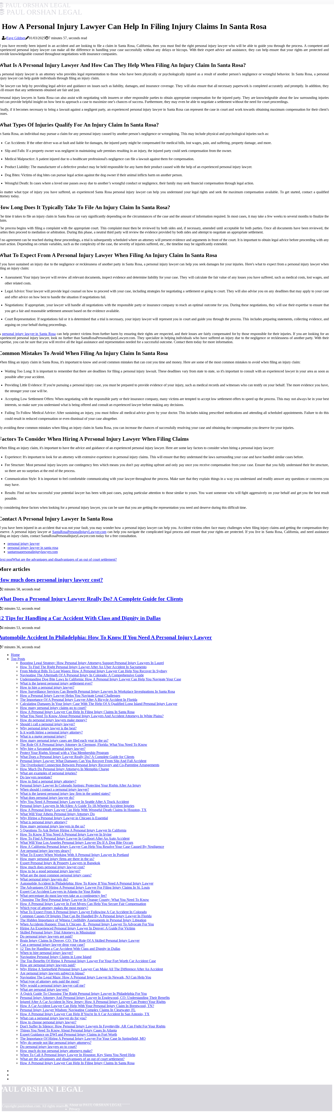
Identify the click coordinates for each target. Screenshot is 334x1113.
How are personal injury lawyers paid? (47, 965)
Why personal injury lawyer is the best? (48, 728)
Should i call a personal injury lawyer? (47, 724)
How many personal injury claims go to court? (53, 708)
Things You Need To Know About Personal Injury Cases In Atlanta (68, 1030)
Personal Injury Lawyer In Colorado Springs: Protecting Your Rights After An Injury (80, 785)
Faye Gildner (15, 38)
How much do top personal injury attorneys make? (56, 1051)
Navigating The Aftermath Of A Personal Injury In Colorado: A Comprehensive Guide (82, 675)
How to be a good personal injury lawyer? (50, 871)
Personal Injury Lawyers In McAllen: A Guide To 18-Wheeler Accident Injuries (77, 806)
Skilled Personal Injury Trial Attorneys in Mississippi (57, 932)
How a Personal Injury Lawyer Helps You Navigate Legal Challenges (70, 695)
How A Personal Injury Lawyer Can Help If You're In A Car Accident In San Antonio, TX (85, 1014)
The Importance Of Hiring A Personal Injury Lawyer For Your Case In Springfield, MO (83, 1038)
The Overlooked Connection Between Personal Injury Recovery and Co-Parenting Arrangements (89, 765)
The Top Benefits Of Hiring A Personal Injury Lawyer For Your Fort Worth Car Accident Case (88, 961)
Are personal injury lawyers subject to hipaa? (52, 973)
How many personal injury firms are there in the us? (57, 859)
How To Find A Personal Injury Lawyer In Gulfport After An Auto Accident (75, 838)
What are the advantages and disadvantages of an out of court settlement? (72, 1059)
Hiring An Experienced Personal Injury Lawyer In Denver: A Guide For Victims (77, 928)
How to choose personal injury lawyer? (48, 1022)
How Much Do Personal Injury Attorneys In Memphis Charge (64, 769)
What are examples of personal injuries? (48, 773)
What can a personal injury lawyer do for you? (53, 1018)
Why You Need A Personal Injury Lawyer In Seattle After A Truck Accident (74, 802)
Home (15, 655)
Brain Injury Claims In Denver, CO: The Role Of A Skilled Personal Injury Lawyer (80, 940)
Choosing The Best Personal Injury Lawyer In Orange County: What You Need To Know (84, 900)
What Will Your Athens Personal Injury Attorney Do (57, 814)
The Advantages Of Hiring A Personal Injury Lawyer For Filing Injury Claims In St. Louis (85, 887)
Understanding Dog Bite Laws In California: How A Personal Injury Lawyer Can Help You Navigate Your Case (100, 679)
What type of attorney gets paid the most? (49, 981)
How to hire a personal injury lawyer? (47, 687)
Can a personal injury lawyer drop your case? (52, 945)
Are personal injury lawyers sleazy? (45, 851)
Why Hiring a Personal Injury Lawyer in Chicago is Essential (64, 818)
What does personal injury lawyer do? (47, 798)
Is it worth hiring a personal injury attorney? (51, 732)
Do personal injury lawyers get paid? (46, 936)
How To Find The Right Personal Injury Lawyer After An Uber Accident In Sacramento (83, 667)
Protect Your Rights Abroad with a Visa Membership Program (64, 753)
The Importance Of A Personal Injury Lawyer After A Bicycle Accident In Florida (78, 700)
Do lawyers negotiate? (36, 777)
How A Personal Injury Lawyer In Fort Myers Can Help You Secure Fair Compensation (83, 904)
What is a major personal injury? (43, 736)
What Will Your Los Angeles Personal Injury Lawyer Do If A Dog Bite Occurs (76, 842)
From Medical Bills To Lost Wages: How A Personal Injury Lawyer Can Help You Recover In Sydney (93, 671)
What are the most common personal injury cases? (56, 875)
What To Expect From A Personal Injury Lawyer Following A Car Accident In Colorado (83, 912)
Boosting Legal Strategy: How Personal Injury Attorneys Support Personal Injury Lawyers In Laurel (92, 663)
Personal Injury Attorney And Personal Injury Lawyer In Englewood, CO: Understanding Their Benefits (95, 998)
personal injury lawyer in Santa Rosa (29, 334)
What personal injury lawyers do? (44, 879)
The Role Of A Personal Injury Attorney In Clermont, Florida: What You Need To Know (83, 744)
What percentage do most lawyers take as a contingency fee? (63, 896)
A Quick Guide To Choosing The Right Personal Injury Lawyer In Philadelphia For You (83, 994)
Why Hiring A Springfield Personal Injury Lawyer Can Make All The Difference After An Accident (91, 969)
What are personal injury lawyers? (44, 989)
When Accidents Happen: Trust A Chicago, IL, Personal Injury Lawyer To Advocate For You (87, 924)
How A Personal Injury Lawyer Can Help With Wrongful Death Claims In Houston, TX (83, 810)
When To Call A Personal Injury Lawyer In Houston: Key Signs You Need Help (77, 1055)
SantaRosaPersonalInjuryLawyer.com (79, 532)
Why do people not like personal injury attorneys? (55, 1043)
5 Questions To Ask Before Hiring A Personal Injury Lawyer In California (73, 830)
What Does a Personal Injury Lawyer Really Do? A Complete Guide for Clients (77, 757)
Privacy (74, 1109)
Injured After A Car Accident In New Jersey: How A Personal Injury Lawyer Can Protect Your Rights (93, 1002)
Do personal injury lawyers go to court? (48, 1047)
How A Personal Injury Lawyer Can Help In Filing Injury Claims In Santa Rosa (77, 712)
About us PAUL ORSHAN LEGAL (95, 1105)
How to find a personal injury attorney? (48, 781)
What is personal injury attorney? (43, 822)
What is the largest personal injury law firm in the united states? (65, 793)
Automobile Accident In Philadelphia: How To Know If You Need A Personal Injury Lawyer (86, 883)
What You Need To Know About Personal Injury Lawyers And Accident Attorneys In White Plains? (92, 716)
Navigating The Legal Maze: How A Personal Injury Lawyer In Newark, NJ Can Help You (85, 977)
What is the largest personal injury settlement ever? (56, 683)
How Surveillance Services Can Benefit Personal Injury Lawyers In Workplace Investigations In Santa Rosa (97, 691)
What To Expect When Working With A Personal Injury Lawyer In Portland (74, 855)
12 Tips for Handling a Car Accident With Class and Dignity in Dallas (70, 949)
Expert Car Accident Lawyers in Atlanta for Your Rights (60, 891)
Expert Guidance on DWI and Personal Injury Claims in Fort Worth (68, 1034)
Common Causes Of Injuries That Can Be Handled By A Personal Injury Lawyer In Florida (86, 916)
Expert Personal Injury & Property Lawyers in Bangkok (60, 863)
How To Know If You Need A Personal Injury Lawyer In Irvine (66, 834)
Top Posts (18, 659)
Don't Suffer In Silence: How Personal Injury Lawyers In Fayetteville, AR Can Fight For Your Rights (92, 1026)
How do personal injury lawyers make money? (53, 720)
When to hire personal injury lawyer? (46, 953)
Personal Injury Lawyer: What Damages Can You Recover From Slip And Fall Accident (83, 761)
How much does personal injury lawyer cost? (52, 867)
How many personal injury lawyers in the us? (52, 826)
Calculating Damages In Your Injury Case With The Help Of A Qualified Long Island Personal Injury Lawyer (98, 704)
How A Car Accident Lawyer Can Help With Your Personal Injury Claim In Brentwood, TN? (87, 1006)
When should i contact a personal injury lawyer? (54, 789)
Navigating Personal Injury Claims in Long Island (55, 957)
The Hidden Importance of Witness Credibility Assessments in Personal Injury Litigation (83, 920)
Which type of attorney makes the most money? (54, 908)
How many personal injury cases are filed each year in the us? (64, 740)
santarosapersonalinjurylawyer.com (32, 552)
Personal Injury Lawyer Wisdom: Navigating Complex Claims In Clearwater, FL (78, 1010)
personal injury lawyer (23, 543)
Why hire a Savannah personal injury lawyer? (52, 749)
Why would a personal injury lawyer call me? (52, 985)
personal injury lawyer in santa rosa (32, 548)
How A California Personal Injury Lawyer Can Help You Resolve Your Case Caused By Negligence (92, 847)
